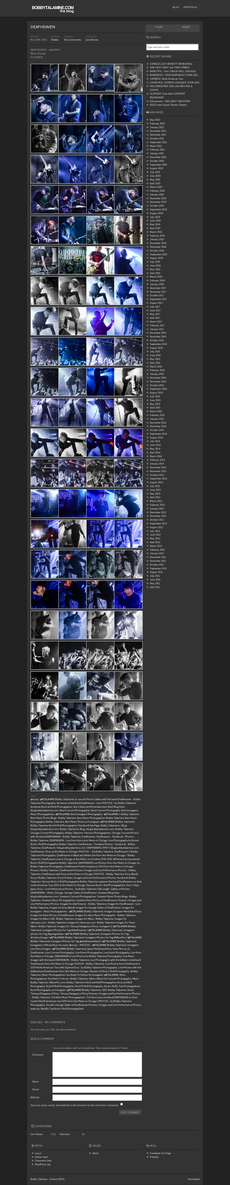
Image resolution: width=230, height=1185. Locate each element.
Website (35, 1097)
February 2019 (157, 235)
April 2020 (155, 183)
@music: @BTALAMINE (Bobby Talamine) (52, 799)
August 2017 (156, 303)
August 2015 (156, 392)
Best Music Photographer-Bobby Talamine (100, 818)
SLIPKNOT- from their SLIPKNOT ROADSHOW (167, 95)
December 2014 (158, 422)
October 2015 (157, 385)
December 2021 (158, 131)
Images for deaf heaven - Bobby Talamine (83, 903)
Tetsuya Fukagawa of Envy (45, 993)
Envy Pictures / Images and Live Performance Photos (87, 877)
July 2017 (155, 306)
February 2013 (157, 505)
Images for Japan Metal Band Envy (122, 911)
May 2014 (155, 448)
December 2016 (158, 332)
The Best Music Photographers (68, 997)
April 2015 (155, 407)
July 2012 (155, 531)
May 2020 (155, 179)
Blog (176, 7)
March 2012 (156, 546)
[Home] (53, 11)
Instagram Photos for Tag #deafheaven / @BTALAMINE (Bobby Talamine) (82, 930)
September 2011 (158, 568)
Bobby (55, 39)
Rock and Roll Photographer (101, 982)
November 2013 (158, 471)
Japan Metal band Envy (99, 948)
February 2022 (157, 123)
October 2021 (157, 138)
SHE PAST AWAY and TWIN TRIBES (169, 67)
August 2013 (156, 482)
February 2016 (157, 370)
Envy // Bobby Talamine (44, 877)
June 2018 (155, 265)
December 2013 (158, 467)
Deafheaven (88, 836)
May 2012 (155, 538)
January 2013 (157, 508)
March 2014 (156, 456)
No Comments (72, 39)
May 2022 (155, 119)
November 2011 (158, 561)
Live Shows (92, 39)
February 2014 (157, 460)
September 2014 (158, 434)
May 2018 (155, 269)
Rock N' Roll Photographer (60, 986)
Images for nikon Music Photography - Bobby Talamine (105, 915)
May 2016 (155, 359)
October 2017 (157, 295)
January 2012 (157, 553)
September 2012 (158, 523)
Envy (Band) (131, 874)
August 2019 (156, 213)
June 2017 (155, 310)
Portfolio (190, 7)
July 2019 (155, 217)
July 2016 (155, 351)
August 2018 (156, 258)
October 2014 (157, 430)
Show (130, 990)
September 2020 (158, 164)
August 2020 (156, 168)
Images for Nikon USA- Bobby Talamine (52, 918)
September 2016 (158, 344)
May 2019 (155, 224)
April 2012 (155, 542)
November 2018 (158, 247)
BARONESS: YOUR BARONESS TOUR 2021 (174, 75)
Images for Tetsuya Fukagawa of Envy (78, 926)
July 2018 (155, 261)
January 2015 (157, 419)
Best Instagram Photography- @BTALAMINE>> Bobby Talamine (105, 814)
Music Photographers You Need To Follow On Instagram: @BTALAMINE (80, 974)
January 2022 (157, 127)
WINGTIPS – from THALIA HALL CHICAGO (173, 71)
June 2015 (155, 400)
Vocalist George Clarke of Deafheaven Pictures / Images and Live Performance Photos (93, 1004)
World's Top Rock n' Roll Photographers (62, 1008)
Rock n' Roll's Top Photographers (122, 986)
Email (35, 1090)
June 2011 (155, 579)
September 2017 (158, 299)
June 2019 (155, 220)
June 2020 (155, 176)
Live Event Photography (117, 952)
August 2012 (156, 527)
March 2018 (156, 276)
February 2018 (157, 280)
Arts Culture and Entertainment (90, 806)
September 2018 (158, 254)
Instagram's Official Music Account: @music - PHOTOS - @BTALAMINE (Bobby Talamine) (78, 945)
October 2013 (157, 475)
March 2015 (156, 411)
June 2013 (155, 490)
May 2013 (155, 493)
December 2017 (158, 288)
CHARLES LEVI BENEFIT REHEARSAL (171, 64)
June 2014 (155, 445)
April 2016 (155, 363)
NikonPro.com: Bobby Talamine (67, 982)
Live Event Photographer (88, 952)
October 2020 (157, 161)
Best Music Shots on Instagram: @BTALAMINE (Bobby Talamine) (100, 821)
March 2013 (156, 501)
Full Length (103, 889)
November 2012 (158, 516)
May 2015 (155, 404)
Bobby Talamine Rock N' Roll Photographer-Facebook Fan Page (65, 825)
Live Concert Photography (59, 952)
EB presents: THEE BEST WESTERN (170, 101)
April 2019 (155, 228)
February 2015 (157, 415)
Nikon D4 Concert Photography (114, 978)
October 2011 (157, 564)
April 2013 (155, 497)
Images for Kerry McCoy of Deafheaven (52, 915)
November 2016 (158, 336)
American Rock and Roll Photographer (51, 806)
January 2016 (157, 374)
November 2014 (158, 426)
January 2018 (157, 284)
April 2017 (155, 318)
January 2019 (157, 239)
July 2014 (155, 441)
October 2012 (157, 519)
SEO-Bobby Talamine (114, 990)
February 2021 (157, 149)
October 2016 (157, 340)
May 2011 (155, 583)
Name (35, 1082)
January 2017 (157, 329)
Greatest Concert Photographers (78, 896)
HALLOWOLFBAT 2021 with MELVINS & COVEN (171, 88)
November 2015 (158, 381)
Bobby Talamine (39, 1179)
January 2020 (157, 194)
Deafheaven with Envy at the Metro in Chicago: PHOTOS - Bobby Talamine (83, 874)
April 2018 (155, 273)
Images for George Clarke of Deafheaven (98, 907)
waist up (35, 1008)
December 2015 (158, 377)
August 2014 (156, 437)
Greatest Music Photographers (58, 900)
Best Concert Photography (106, 810)
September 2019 (158, 209)
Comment (37, 1055)
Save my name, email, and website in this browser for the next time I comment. (75, 1105)
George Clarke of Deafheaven (80, 892)
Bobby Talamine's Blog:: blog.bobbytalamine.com (87, 829)
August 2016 (156, 348)
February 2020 (157, 190)
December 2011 (158, 557)
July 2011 (155, 576)
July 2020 (155, 172)
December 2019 (158, 198)
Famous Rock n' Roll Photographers (105, 885)
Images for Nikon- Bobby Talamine (94, 918)
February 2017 (157, 325)
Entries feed (41, 1157)
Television (64, 1134)
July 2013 (155, 486)
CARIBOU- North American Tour (166, 78)
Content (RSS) (57, 1179)
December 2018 (158, 243)
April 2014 (155, 452)
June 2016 (155, 355)
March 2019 (156, 232)
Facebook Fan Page (160, 1153)
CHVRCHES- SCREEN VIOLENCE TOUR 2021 (174, 82)
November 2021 (158, 134)
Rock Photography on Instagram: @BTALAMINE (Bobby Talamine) (66, 990)
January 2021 (157, 153)
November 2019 (158, 202)
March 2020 (156, 187)
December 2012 (158, 512)
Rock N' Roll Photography (89, 986)
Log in (38, 1153)
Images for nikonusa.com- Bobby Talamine (91, 922)
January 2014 (157, 463)
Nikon (92, 978)
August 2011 (156, 572)
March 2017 (156, 321)
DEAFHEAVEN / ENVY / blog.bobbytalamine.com (113, 847)
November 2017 (158, 291)
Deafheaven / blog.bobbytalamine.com (64, 847)
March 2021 (156, 146)
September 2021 (158, 142)
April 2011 (155, 587)
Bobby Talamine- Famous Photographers (88, 832)
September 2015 (158, 389)
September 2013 (158, 478)
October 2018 (157, 250)
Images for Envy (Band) (62, 907)
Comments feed (43, 1160)
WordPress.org (42, 1164)
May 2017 (155, 314)
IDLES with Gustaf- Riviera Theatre (168, 105)
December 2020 (158, 157)
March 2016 (156, 366)
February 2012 (157, 549)
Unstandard (193, 1179)
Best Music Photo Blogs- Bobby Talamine (53, 818)
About (95, 1153)
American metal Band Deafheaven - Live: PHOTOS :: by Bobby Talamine (96, 803)
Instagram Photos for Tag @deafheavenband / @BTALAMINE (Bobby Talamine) (93, 941)
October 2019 (157, 205)
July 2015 (155, 396)
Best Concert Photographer (75, 810)
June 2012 (155, 534)
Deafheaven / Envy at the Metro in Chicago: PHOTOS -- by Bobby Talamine (72, 851)
